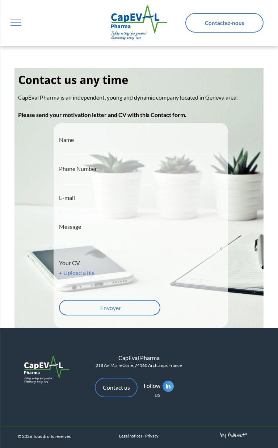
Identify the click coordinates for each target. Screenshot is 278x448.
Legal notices (130, 436)
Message (70, 226)
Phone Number (78, 168)
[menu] (16, 22)
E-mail (67, 197)
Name (66, 139)
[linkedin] (168, 387)
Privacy (152, 436)
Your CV (69, 262)
